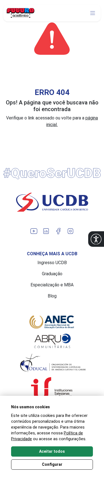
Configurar (52, 464)
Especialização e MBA (52, 284)
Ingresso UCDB (52, 262)
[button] (96, 239)
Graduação (52, 273)
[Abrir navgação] (92, 13)
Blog (52, 296)
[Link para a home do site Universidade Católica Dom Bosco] (52, 202)
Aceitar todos (52, 451)
